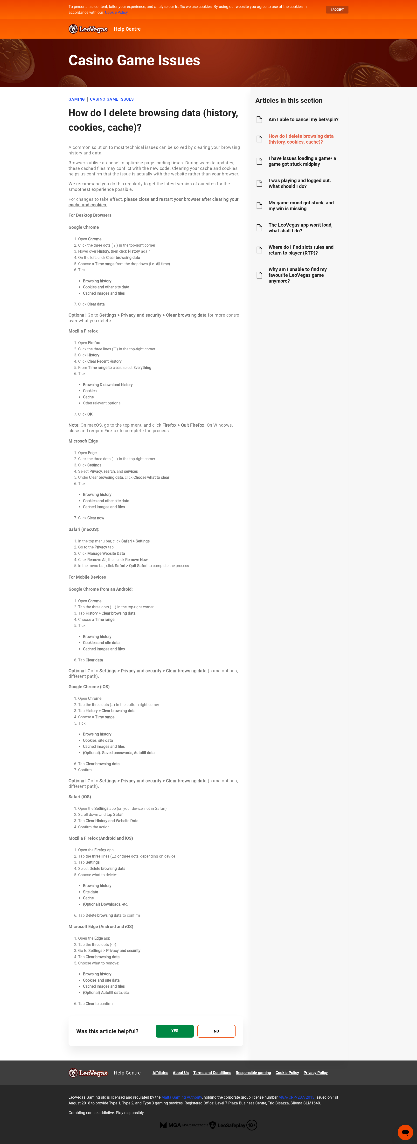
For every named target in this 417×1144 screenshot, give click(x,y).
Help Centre (127, 29)
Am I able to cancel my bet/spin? (304, 119)
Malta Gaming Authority (181, 1097)
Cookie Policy (116, 12)
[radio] (175, 1031)
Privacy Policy (316, 1072)
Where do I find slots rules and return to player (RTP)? (301, 250)
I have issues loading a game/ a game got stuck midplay (302, 161)
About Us (181, 1072)
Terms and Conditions (212, 1072)
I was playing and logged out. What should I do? (300, 183)
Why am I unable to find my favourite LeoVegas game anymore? (298, 275)
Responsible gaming (253, 1072)
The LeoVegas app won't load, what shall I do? (301, 228)
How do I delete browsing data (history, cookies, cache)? (301, 139)
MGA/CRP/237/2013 (296, 1097)
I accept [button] (337, 9)
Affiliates (160, 1072)
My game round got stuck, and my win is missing (301, 205)
